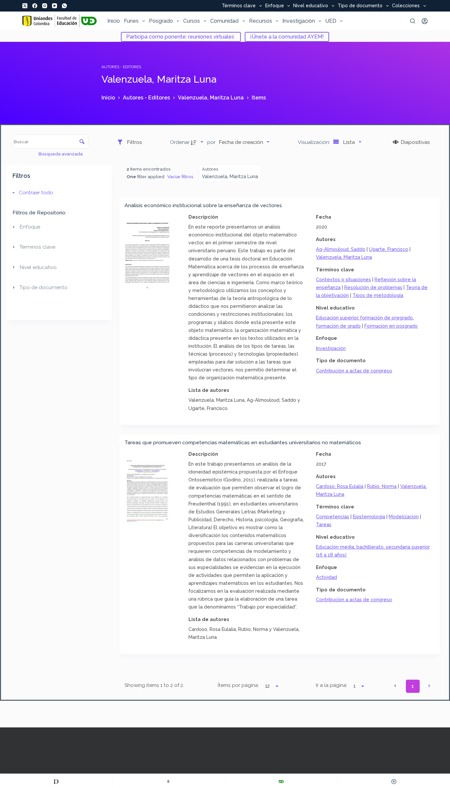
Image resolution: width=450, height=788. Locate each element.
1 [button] (412, 686)
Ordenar (179, 142)
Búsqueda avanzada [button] (61, 153)
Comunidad (224, 21)
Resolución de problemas (373, 287)
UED (330, 21)
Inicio (113, 21)
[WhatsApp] (64, 5)
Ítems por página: (238, 685)
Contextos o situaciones (343, 279)
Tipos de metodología (377, 295)
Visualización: (314, 142)
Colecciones (406, 6)
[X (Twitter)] (24, 5)
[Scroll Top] (394, 781)
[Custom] (56, 781)
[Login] (425, 21)
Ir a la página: (331, 685)
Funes (131, 21)
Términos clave (239, 6)
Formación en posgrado (391, 326)
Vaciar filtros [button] (180, 176)
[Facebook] (34, 5)
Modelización (404, 516)
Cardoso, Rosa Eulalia (339, 486)
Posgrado (161, 21)
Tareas (323, 524)
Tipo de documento (360, 6)
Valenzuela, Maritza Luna (344, 257)
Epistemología (369, 516)
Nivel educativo (310, 6)
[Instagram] (44, 5)
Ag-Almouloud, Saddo (340, 249)
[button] (395, 686)
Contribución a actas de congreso (354, 370)
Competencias (332, 516)
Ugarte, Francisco (388, 249)
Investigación (298, 21)
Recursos (260, 21)
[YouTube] (54, 5)
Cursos (191, 21)
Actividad (326, 577)
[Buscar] (412, 20)
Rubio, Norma (382, 486)
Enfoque (274, 6)
